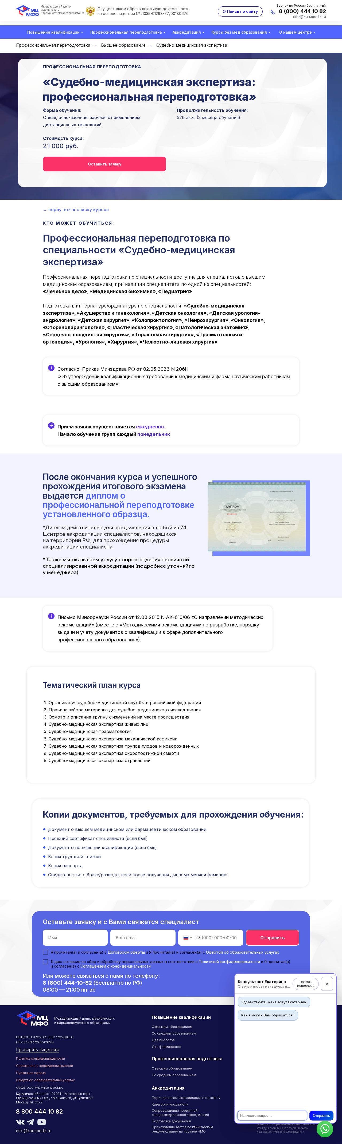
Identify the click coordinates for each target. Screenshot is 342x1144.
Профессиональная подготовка (187, 1058)
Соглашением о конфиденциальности (115, 966)
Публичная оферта (31, 1073)
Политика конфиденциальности (40, 1058)
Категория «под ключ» (170, 1104)
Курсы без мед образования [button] (239, 32)
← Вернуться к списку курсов (76, 209)
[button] (104, 164)
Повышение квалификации (53, 32)
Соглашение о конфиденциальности (44, 1066)
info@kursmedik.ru (309, 16)
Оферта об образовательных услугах (45, 1080)
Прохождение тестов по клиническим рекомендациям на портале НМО (182, 1129)
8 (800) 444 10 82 (302, 11)
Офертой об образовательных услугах (242, 952)
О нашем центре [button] (295, 32)
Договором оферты (126, 952)
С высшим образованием (172, 1027)
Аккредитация (187, 32)
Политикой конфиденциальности (229, 961)
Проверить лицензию (37, 1049)
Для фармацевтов (166, 1047)
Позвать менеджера (305, 984)
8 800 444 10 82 (39, 1111)
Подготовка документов (171, 1121)
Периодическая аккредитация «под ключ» (186, 1098)
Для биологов (163, 1040)
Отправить (321, 1116)
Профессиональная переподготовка (126, 32)
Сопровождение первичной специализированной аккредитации (180, 1113)
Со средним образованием (174, 1033)
